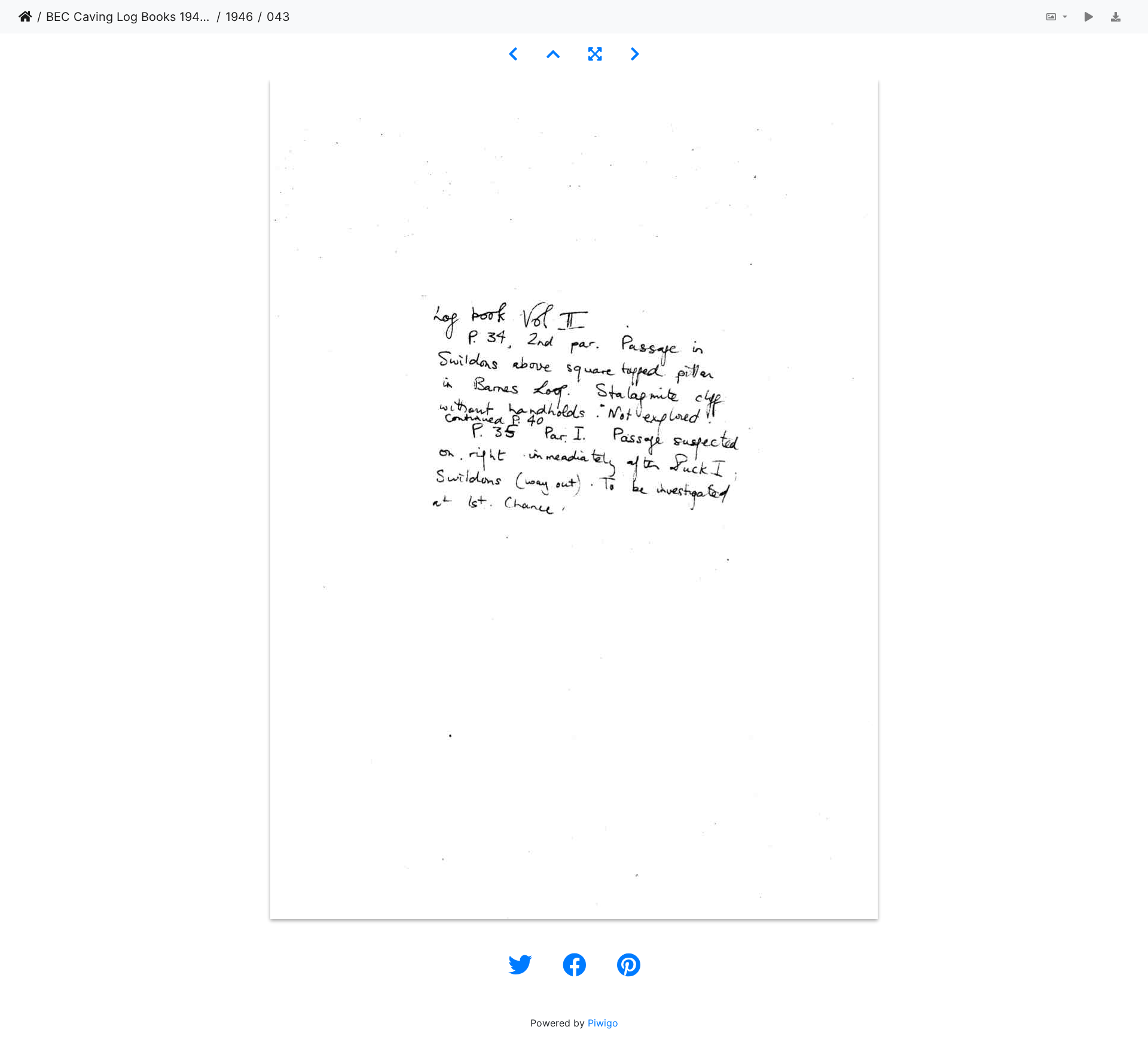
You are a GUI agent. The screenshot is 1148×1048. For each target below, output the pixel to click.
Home (25, 17)
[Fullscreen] (595, 54)
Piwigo (603, 1023)
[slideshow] (1089, 17)
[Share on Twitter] (523, 965)
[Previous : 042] (513, 54)
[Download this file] (1115, 17)
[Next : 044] (635, 54)
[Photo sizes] (1056, 17)
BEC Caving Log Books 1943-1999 (129, 17)
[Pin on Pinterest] (628, 965)
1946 (239, 17)
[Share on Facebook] (578, 965)
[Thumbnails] (553, 54)
